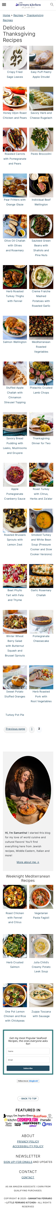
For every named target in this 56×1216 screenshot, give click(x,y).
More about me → (28, 862)
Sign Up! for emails (18, 1162)
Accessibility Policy (28, 1146)
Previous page (15, 728)
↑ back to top (28, 1098)
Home (6, 15)
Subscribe (28, 1068)
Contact (28, 1177)
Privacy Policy (28, 1141)
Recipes (18, 15)
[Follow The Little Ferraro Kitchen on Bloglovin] (28, 1081)
